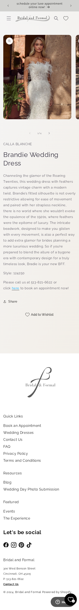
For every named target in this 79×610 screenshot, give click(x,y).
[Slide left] (30, 133)
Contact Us (13, 440)
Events (9, 511)
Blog (7, 482)
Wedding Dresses (18, 433)
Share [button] (12, 301)
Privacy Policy (15, 454)
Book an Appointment (22, 426)
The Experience (16, 518)
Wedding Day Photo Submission (31, 489)
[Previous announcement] (8, 5)
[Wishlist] (66, 18)
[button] (9, 18)
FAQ (7, 447)
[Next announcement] (71, 5)
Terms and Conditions (22, 460)
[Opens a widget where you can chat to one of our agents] (62, 602)
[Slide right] (49, 133)
